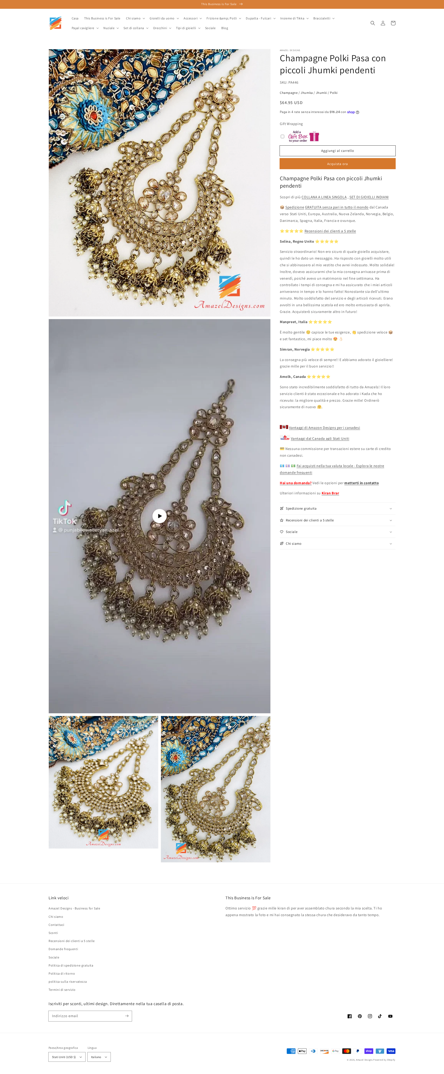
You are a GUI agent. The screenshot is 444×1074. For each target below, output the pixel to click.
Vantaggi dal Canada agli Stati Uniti (320, 438)
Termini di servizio (62, 990)
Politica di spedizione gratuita (71, 965)
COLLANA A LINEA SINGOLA (324, 197)
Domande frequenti (63, 949)
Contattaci (56, 925)
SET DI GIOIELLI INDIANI (369, 197)
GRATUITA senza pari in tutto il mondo (337, 207)
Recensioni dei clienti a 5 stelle (330, 231)
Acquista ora (337, 164)
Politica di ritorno (62, 973)
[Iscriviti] (127, 1016)
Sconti (53, 933)
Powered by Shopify (384, 1059)
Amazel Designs (364, 1059)
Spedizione (294, 207)
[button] (373, 23)
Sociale (54, 957)
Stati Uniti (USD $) (64, 1057)
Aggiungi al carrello (337, 150)
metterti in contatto (361, 482)
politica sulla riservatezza (68, 981)
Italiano (96, 1057)
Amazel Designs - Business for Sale (74, 908)
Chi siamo (56, 917)
